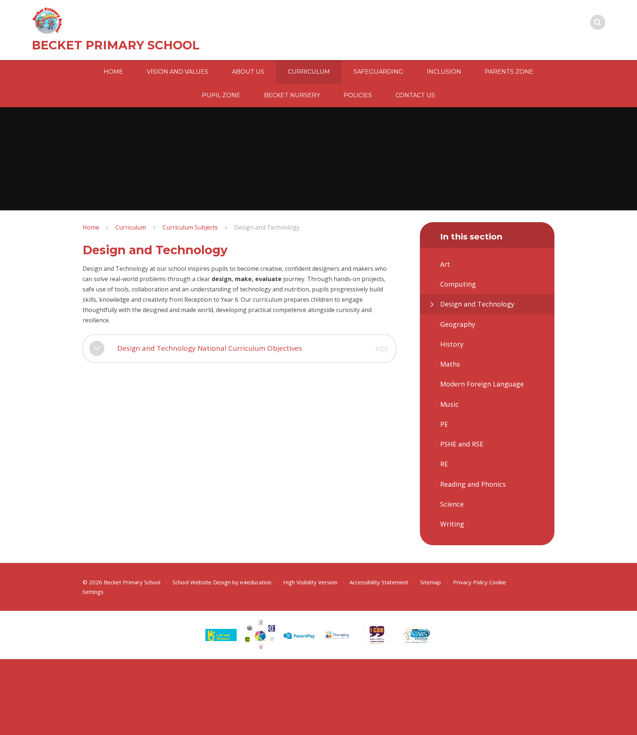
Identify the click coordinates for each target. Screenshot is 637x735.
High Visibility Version (310, 582)
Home (91, 227)
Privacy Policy (470, 582)
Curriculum (130, 227)
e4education (255, 582)
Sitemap (430, 582)
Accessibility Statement (378, 582)
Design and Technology (267, 227)
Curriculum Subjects (190, 227)
